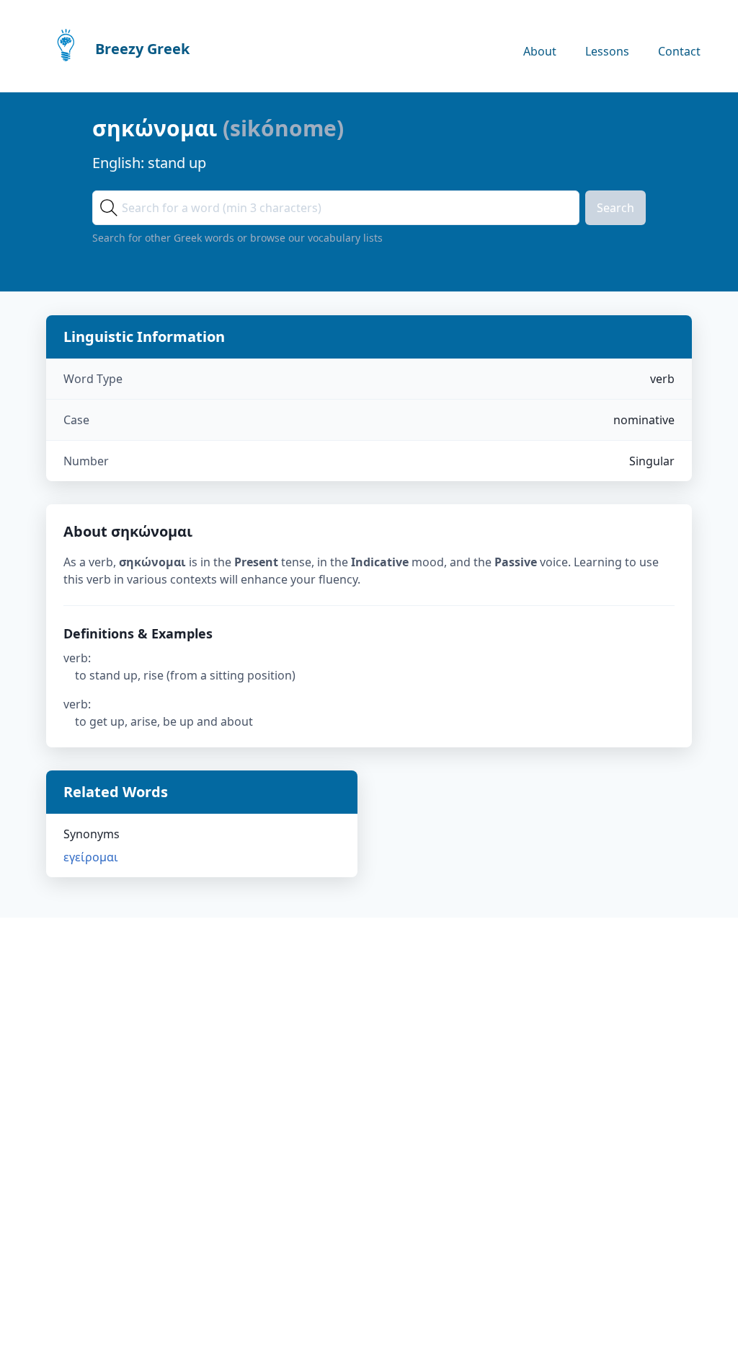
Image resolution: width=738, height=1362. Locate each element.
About (539, 51)
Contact (679, 51)
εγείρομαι (90, 857)
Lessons (607, 51)
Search (615, 208)
